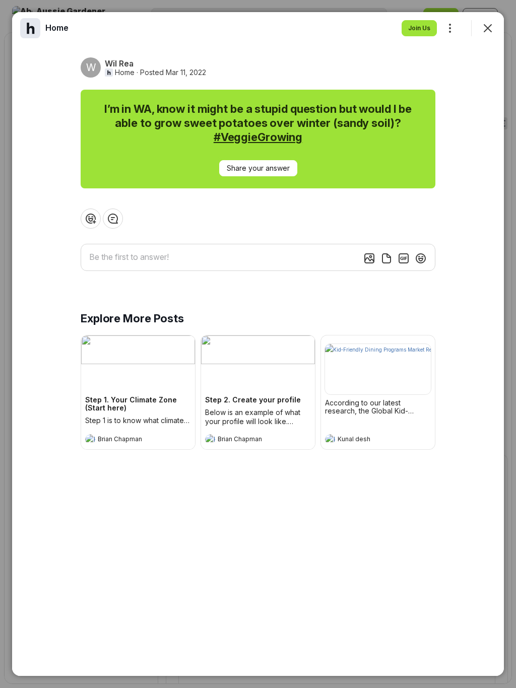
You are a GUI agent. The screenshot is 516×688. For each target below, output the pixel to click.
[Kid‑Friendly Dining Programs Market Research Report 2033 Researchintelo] (378, 369)
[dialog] (258, 344)
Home (125, 72)
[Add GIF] (404, 258)
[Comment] (113, 219)
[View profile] (90, 439)
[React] (90, 218)
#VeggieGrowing (258, 137)
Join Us (419, 28)
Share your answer (258, 168)
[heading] (128, 440)
